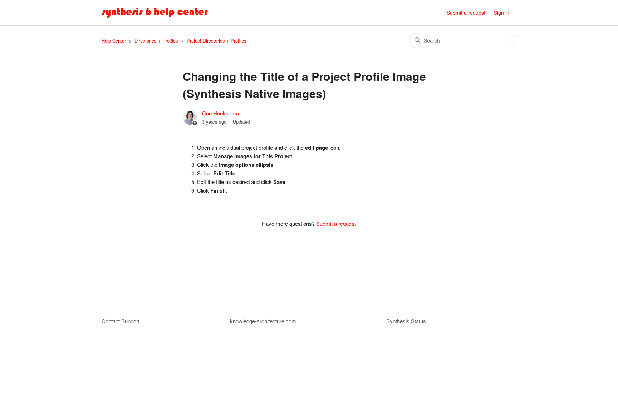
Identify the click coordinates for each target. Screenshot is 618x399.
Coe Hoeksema (220, 113)
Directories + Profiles (156, 40)
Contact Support (120, 321)
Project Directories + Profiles (216, 40)
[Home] (155, 12)
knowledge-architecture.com (263, 321)
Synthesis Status (406, 321)
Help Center (114, 40)
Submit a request (466, 12)
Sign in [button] (501, 12)
